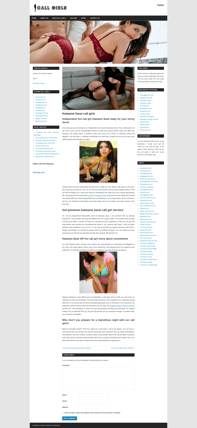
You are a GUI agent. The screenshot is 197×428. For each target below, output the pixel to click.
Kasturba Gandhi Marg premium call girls (77, 348)
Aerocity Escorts (145, 168)
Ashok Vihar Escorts (147, 211)
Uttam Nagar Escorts (147, 203)
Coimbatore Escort (42, 113)
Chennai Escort (41, 100)
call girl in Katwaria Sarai (97, 195)
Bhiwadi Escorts (145, 216)
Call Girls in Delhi (38, 83)
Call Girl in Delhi (145, 103)
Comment (66, 365)
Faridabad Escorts (146, 108)
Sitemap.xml (38, 172)
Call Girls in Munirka (147, 187)
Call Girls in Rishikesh (147, 243)
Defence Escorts (145, 230)
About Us (44, 18)
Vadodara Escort (41, 105)
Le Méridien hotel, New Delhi (45, 143)
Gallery (73, 18)
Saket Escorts (145, 192)
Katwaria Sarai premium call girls (122, 306)
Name (64, 395)
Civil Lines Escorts (146, 227)
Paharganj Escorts (146, 173)
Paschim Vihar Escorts (148, 198)
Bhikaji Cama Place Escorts (149, 214)
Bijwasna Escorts (146, 219)
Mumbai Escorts (145, 100)
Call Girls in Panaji (146, 262)
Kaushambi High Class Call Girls (122, 348)
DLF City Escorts (146, 238)
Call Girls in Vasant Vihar (148, 259)
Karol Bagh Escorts (146, 195)
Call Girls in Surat (146, 257)
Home (34, 18)
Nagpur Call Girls (41, 118)
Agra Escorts (144, 127)
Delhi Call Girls (59, 18)
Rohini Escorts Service (147, 179)
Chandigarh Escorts (146, 95)
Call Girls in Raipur (146, 251)
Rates (83, 18)
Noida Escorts (145, 125)
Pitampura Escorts (146, 184)
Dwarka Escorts (145, 171)
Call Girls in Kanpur (146, 254)
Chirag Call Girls (145, 224)
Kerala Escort (40, 110)
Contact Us (95, 18)
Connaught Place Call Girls (149, 181)
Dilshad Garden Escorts (148, 235)
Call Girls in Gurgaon (147, 116)
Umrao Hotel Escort (42, 146)
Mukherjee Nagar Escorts (148, 241)
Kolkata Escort (40, 108)
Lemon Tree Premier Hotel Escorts (47, 154)
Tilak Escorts (144, 208)
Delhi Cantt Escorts (146, 233)
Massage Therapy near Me (149, 119)
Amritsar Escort (145, 130)
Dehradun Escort (41, 102)
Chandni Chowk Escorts (148, 222)
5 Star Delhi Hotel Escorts (44, 148)
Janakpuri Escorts (146, 200)
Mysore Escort (40, 97)
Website (65, 407)
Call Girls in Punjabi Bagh (148, 265)
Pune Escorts (144, 106)
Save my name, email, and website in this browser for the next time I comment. (93, 413)
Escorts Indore (145, 114)
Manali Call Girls (41, 121)
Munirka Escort (145, 111)
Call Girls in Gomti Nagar (148, 249)
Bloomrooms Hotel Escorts (45, 156)
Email (64, 401)
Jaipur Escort (144, 122)
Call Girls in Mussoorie (147, 246)
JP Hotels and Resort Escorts (46, 151)
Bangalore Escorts (146, 98)
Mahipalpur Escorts (146, 176)
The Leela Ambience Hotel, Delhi (46, 138)
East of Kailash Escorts (148, 206)
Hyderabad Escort (42, 116)
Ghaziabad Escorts (146, 190)
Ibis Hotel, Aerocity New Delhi (45, 140)
